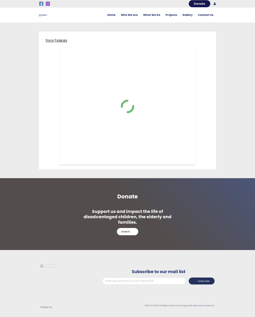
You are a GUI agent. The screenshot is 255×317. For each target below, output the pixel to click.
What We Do (151, 15)
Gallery (187, 15)
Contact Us (205, 15)
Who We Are (129, 15)
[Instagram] (47, 3)
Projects (171, 15)
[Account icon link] (214, 3)
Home (111, 15)
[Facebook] (41, 3)
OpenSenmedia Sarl (204, 305)
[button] (199, 3)
